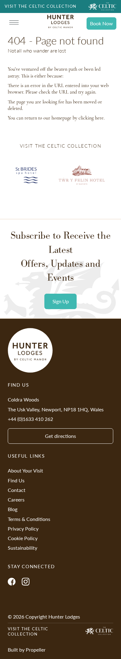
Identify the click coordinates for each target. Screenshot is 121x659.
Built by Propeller (27, 650)
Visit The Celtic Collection (28, 631)
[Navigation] (14, 22)
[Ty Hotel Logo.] (82, 179)
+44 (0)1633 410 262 (30, 419)
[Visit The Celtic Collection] (102, 6)
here (99, 118)
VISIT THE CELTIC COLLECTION (41, 6)
